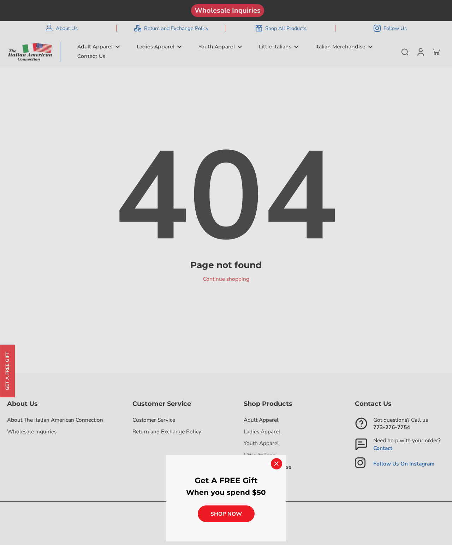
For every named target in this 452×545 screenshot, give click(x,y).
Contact (382, 448)
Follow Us (395, 28)
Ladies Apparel (262, 431)
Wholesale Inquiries (228, 10)
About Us (67, 28)
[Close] (276, 464)
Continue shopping (226, 279)
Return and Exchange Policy (176, 28)
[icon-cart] (436, 52)
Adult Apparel (261, 419)
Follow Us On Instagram (404, 463)
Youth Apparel (261, 443)
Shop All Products (286, 28)
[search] (404, 52)
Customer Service (153, 419)
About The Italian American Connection (55, 419)
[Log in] (420, 51)
